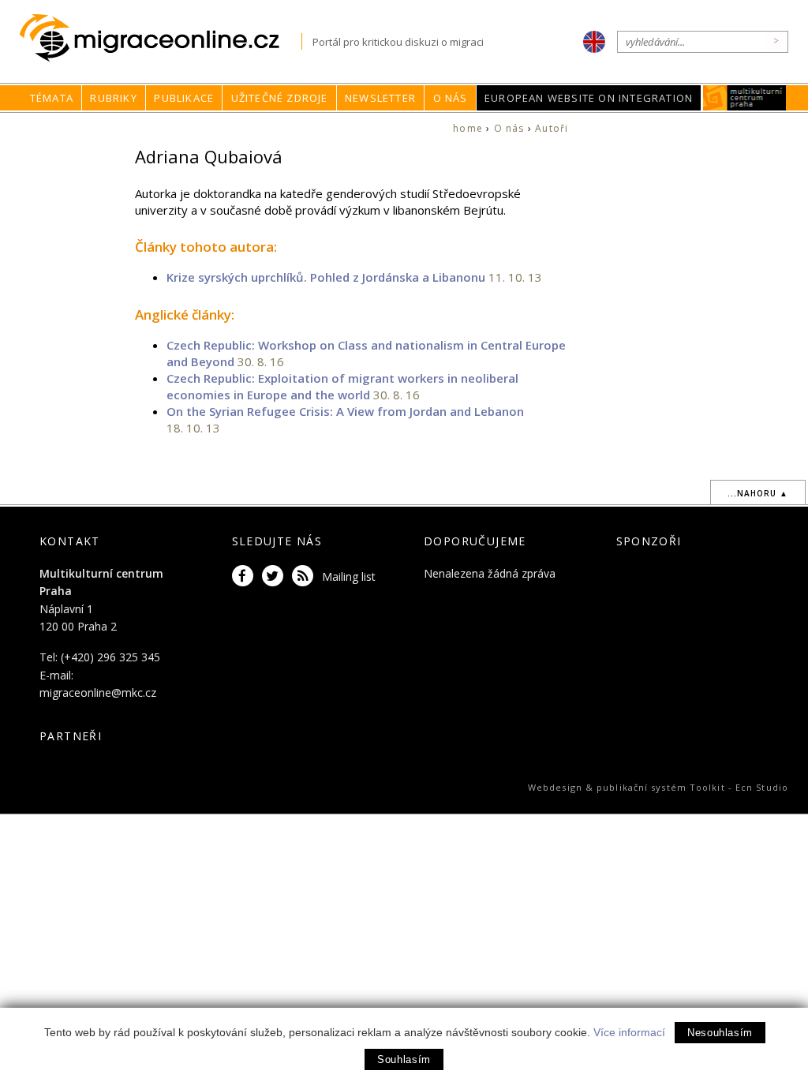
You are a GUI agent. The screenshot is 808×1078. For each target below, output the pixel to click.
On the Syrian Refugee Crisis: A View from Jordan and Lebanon (345, 411)
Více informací (629, 1032)
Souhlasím (404, 1059)
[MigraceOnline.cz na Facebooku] (245, 576)
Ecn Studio (761, 787)
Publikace (184, 98)
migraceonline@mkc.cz (97, 692)
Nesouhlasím (720, 1033)
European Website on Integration (588, 98)
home (468, 128)
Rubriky (113, 98)
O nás (450, 98)
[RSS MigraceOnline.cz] (305, 576)
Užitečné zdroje (279, 98)
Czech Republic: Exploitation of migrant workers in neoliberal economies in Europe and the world (342, 386)
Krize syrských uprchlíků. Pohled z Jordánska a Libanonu (325, 277)
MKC (745, 98)
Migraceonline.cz (160, 38)
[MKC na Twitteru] (275, 576)
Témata (51, 98)
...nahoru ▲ (758, 493)
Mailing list (349, 576)
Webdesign (555, 787)
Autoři (551, 128)
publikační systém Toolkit (661, 787)
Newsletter (380, 98)
